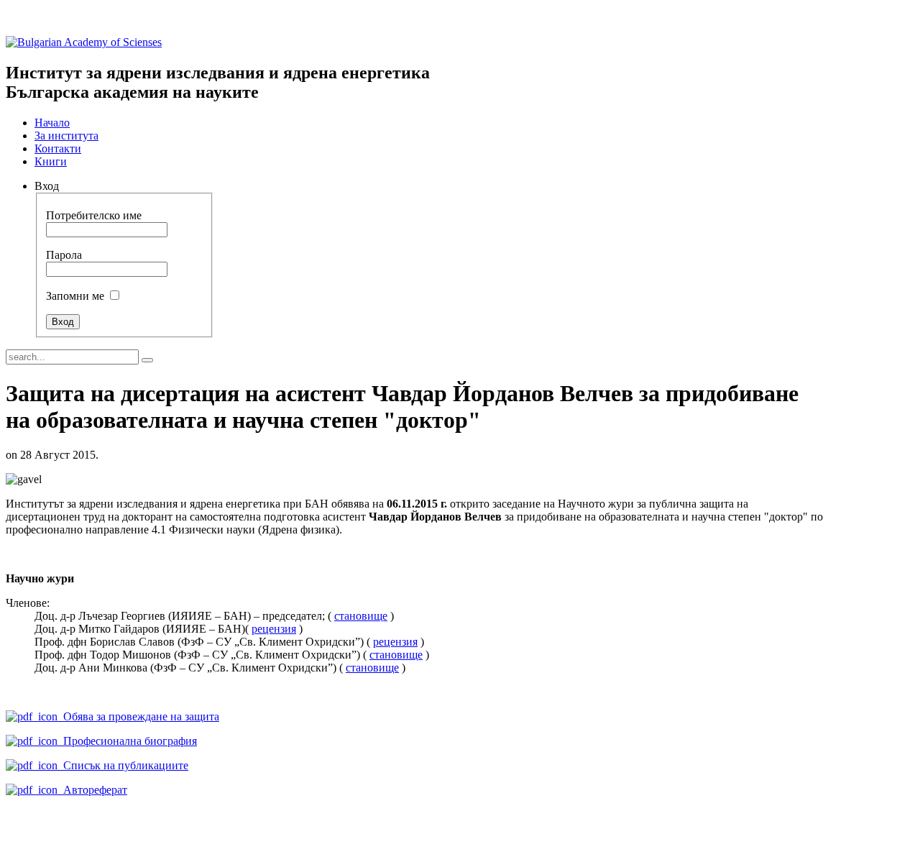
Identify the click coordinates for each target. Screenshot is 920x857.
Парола (64, 255)
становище (360, 616)
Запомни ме (75, 296)
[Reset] (147, 360)
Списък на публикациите (123, 765)
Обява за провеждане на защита (138, 716)
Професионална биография (127, 741)
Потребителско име (94, 215)
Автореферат (92, 790)
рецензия (274, 629)
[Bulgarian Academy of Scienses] (84, 42)
